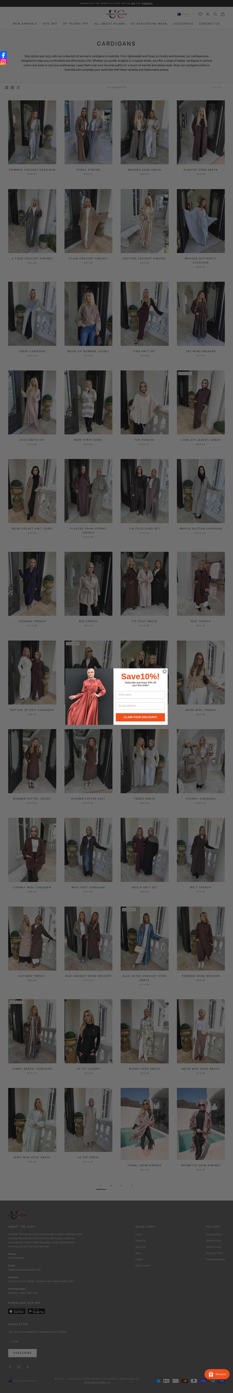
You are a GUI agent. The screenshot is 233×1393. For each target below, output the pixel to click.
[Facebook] (3, 54)
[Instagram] (3, 61)
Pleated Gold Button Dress (37, 1385)
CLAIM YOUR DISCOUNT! (140, 717)
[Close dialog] (164, 671)
